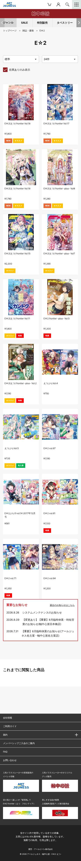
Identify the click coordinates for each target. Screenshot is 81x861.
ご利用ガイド (10, 726)
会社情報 (7, 717)
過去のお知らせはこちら (62, 605)
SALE (24, 22)
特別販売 (42, 22)
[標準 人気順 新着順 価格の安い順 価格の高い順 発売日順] (21, 59)
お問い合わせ (10, 760)
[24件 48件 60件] (60, 59)
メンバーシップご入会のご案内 (19, 743)
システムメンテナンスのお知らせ (42, 612)
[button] (78, 22)
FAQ (5, 751)
